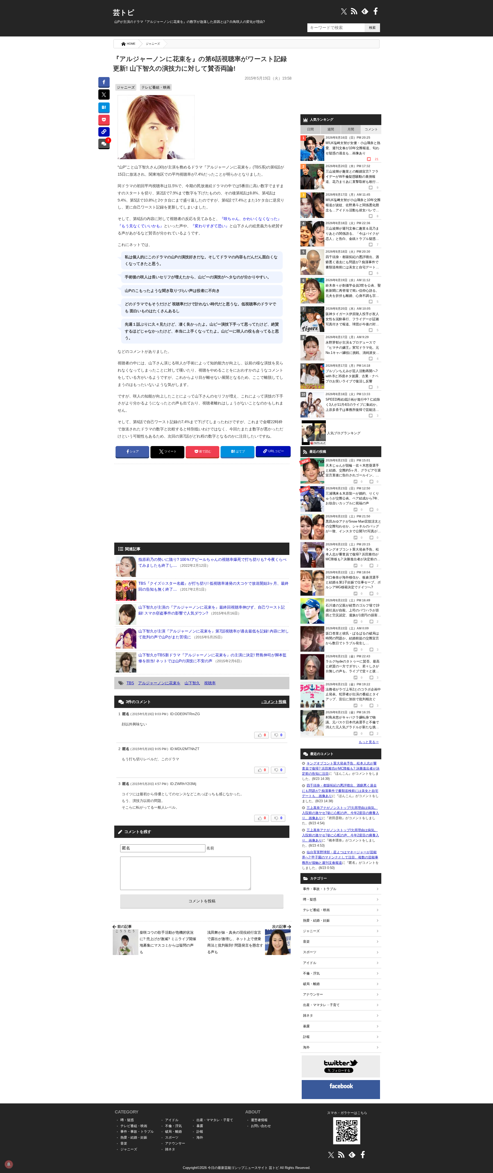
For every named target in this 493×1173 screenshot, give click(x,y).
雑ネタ (308, 1015)
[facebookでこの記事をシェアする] (103, 82)
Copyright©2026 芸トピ (246, 1168)
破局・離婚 (311, 984)
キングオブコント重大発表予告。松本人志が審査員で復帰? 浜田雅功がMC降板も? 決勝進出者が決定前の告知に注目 (341, 768)
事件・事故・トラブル (319, 889)
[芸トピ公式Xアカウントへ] (331, 1155)
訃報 (306, 1037)
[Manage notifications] (9, 1164)
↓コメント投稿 (273, 701)
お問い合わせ (261, 1126)
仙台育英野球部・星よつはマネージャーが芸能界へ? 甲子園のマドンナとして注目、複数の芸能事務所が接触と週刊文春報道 (340, 857)
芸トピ (123, 12)
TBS (130, 683)
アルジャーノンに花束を (159, 683)
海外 (306, 1047)
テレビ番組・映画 (155, 87)
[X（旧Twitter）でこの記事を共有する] (103, 94)
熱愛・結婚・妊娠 (316, 920)
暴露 (306, 1026)
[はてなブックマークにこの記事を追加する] (103, 107)
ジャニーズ (153, 43)
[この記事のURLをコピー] (103, 132)
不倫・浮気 (311, 973)
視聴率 (210, 683)
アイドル (309, 963)
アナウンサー (313, 994)
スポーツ (309, 952)
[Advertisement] (157, 504)
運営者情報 (259, 1120)
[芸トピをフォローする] (344, 11)
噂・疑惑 (309, 899)
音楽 (306, 941)
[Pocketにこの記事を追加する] (103, 119)
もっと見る (369, 742)
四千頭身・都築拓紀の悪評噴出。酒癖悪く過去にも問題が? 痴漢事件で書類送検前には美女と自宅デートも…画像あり (340, 790)
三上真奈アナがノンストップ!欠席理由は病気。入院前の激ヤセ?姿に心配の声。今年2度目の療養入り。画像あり (340, 813)
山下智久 (192, 683)
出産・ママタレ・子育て (321, 1005)
